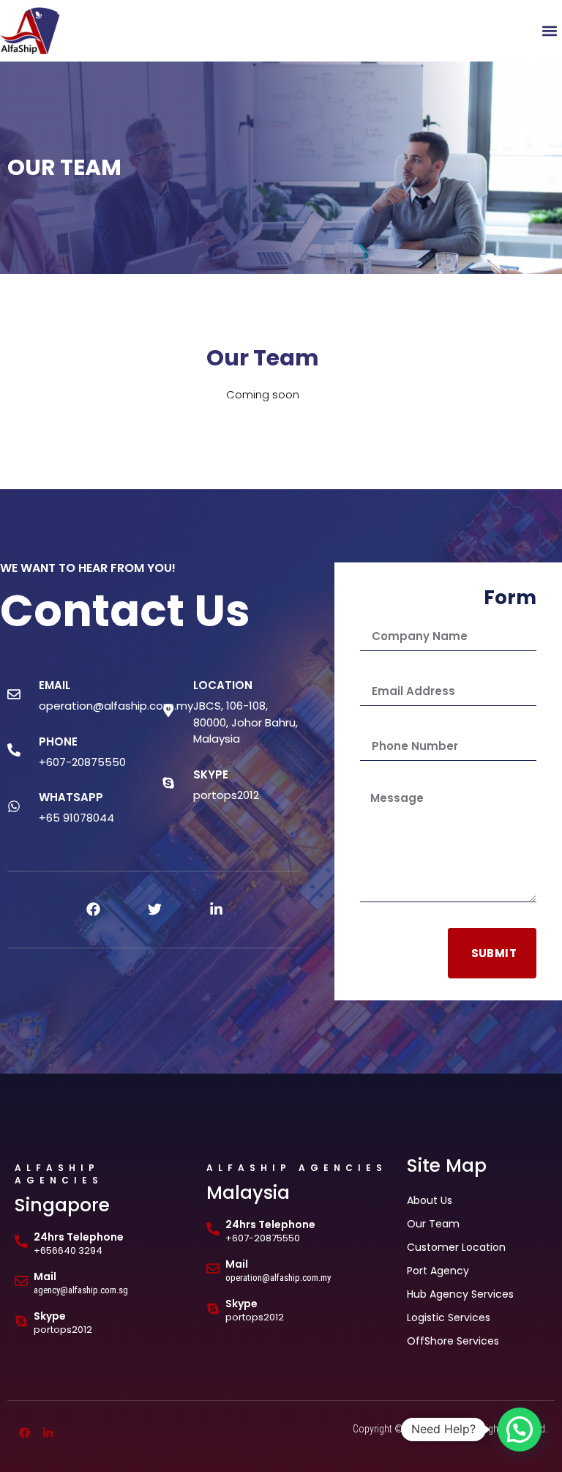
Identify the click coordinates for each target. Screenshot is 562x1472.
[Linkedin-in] (215, 909)
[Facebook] (92, 909)
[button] (550, 30)
